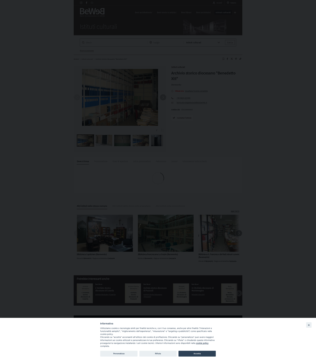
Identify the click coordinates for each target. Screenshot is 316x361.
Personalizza (118, 353)
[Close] (309, 325)
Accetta (197, 353)
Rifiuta (158, 353)
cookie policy (202, 343)
